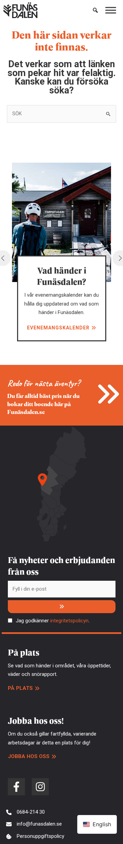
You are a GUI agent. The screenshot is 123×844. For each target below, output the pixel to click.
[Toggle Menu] (110, 10)
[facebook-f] (16, 786)
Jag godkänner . (53, 621)
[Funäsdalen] (20, 10)
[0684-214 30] (25, 812)
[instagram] (40, 786)
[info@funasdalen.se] (34, 824)
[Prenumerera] (61, 606)
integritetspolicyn (69, 621)
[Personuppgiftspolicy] (35, 836)
